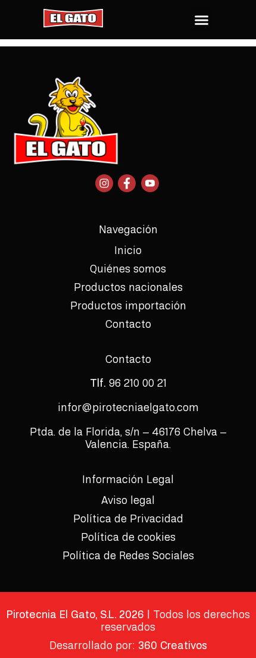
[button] (201, 19)
